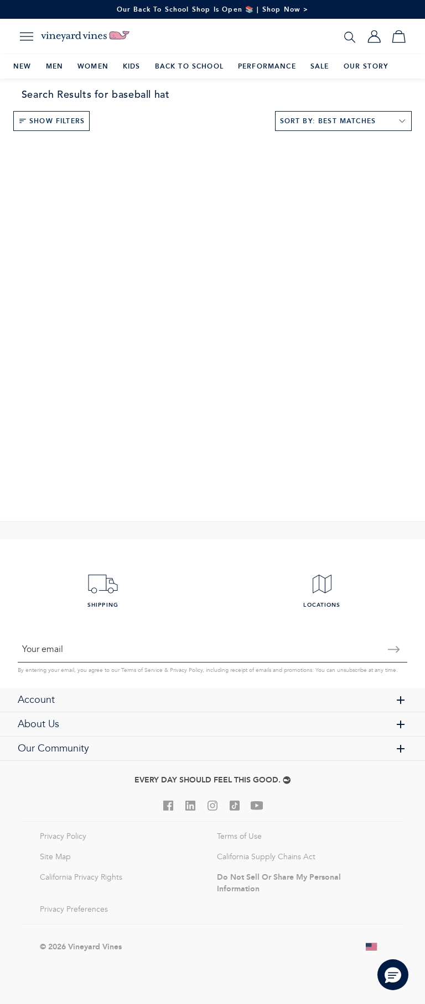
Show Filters (57, 120)
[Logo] (85, 36)
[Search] (350, 36)
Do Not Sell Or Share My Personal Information (279, 883)
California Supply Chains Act (266, 856)
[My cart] (398, 36)
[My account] (374, 36)
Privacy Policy (186, 670)
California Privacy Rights (81, 877)
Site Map (55, 856)
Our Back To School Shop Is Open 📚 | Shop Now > (213, 9)
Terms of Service (142, 670)
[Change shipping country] (372, 946)
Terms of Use (239, 836)
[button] (392, 974)
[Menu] (26, 36)
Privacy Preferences (74, 909)
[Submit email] (394, 649)
